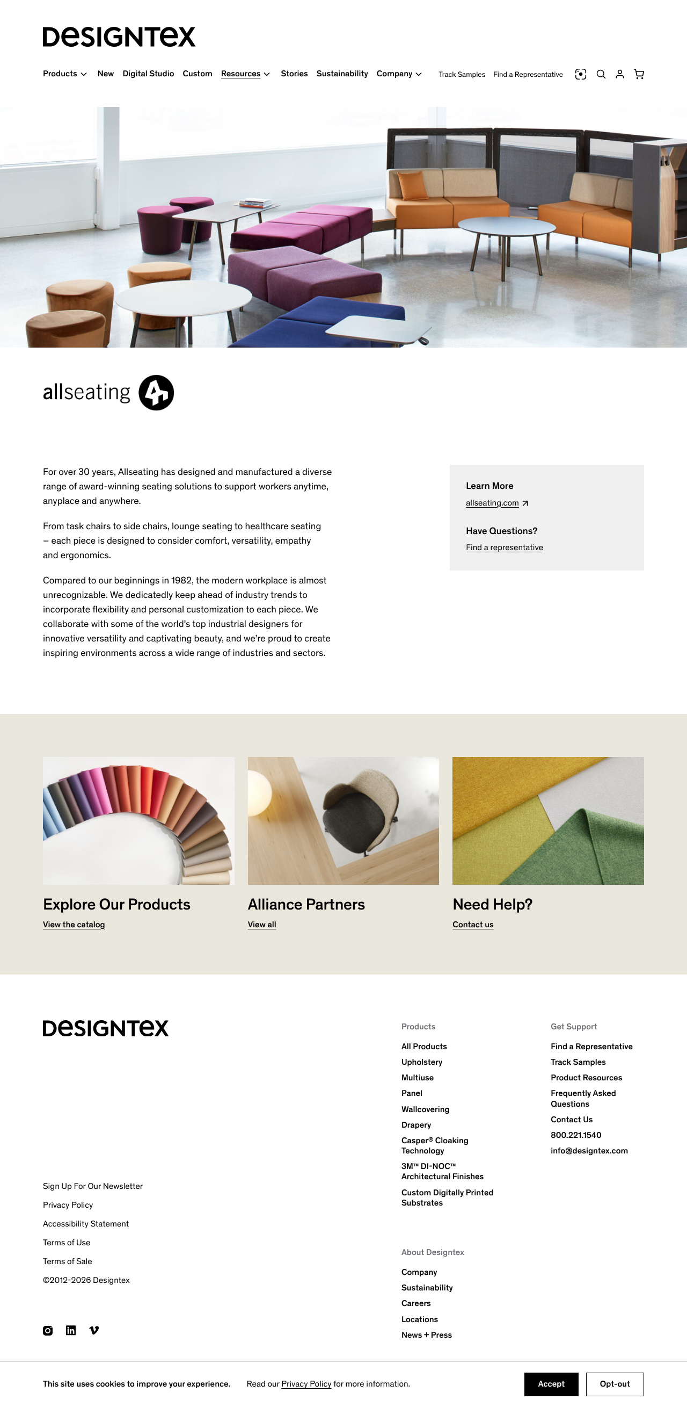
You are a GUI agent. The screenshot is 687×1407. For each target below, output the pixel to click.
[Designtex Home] (119, 37)
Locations (419, 1320)
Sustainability (342, 74)
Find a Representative (528, 74)
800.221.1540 (576, 1135)
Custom (197, 74)
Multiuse (417, 1078)
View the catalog (74, 925)
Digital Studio (148, 74)
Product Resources (586, 1078)
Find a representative (504, 548)
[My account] (620, 74)
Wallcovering (425, 1110)
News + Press (426, 1335)
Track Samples (462, 74)
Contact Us (572, 1120)
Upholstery (421, 1062)
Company (419, 1272)
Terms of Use (66, 1243)
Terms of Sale (67, 1262)
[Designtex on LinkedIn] (71, 1330)
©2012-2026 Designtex (86, 1280)
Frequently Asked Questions (583, 1098)
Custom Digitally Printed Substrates (447, 1198)
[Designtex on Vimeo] (94, 1330)
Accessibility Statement (86, 1224)
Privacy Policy (306, 1384)
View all (262, 925)
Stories (294, 74)
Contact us (472, 925)
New (106, 74)
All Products (424, 1047)
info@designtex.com (589, 1151)
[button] (638, 74)
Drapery (416, 1125)
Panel (411, 1093)
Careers (416, 1303)
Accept (551, 1384)
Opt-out (615, 1384)
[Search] (601, 74)
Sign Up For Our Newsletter (93, 1186)
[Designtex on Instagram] (48, 1331)
